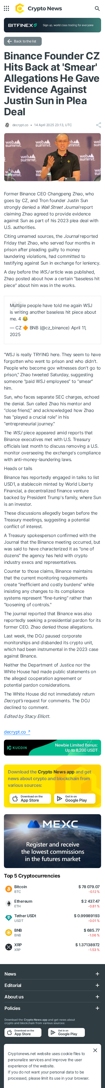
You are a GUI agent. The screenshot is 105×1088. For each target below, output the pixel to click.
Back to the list (25, 41)
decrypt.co (15, 732)
